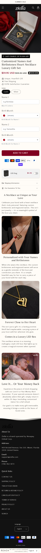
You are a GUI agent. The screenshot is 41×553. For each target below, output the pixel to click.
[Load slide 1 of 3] (16, 50)
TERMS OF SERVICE (9, 500)
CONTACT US (7, 477)
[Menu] (2, 7)
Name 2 (5, 125)
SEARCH (5, 514)
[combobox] (33, 551)
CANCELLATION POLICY (11, 495)
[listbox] (20, 115)
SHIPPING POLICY (8, 481)
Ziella (23, 545)
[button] (33, 7)
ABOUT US (6, 509)
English (19, 529)
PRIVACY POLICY (8, 504)
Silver (16, 92)
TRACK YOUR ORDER (9, 486)
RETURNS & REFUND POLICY (12, 491)
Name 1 (5, 97)
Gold (6, 92)
